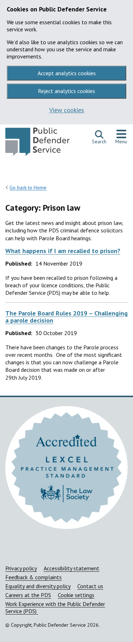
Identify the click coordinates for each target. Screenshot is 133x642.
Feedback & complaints (33, 577)
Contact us (90, 586)
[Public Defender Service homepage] (37, 144)
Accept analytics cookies (67, 73)
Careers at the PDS (28, 595)
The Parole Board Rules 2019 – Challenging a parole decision (66, 316)
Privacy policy (21, 568)
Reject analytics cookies (66, 90)
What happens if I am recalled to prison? (62, 251)
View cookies (66, 110)
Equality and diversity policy (38, 586)
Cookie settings (76, 595)
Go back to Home (28, 187)
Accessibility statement (71, 568)
